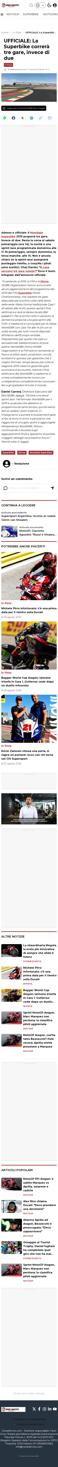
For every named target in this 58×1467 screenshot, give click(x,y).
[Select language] (40, 5)
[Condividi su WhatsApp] (4, 118)
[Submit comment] (52, 488)
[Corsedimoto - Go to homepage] (13, 1409)
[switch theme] (49, 5)
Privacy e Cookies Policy (30, 1424)
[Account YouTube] (55, 1409)
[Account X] (34, 1409)
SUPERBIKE (31, 14)
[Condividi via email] (49, 118)
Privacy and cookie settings (29, 1393)
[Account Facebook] (39, 1409)
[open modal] (55, 5)
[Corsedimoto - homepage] (13, 5)
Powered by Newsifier (29, 1456)
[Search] (31, 5)
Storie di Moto (32, 961)
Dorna (44, 281)
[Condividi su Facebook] (13, 118)
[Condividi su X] (22, 118)
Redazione (15, 69)
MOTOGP (12, 14)
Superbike (25, 292)
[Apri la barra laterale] (2, 14)
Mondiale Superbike (41, 452)
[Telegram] (31, 118)
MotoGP (28, 1028)
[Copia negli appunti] (40, 118)
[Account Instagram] (44, 1409)
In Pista (8, 64)
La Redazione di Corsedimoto (29, 1419)
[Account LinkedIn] (50, 1409)
